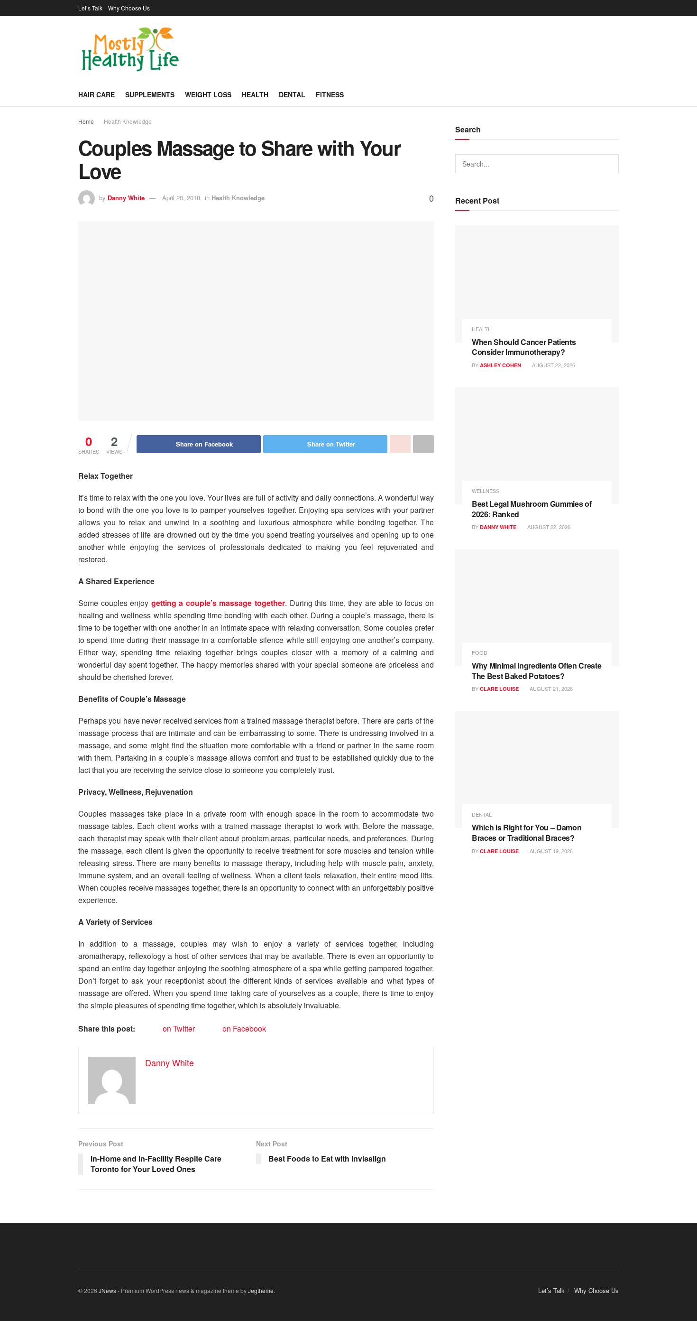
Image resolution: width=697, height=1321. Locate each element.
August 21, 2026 (550, 688)
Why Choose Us (129, 8)
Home (86, 121)
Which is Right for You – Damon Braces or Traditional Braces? (526, 832)
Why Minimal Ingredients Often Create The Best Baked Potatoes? (536, 670)
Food (479, 652)
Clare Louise (499, 688)
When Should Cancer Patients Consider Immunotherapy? (524, 347)
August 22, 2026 (553, 365)
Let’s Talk (90, 8)
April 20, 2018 (181, 197)
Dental (292, 94)
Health (255, 94)
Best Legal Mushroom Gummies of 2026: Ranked (531, 509)
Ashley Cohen (500, 365)
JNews (107, 1290)
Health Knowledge (128, 121)
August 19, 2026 (550, 851)
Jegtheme (261, 1290)
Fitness (330, 94)
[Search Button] (609, 163)
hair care (96, 94)
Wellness (485, 490)
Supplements (149, 94)
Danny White (126, 197)
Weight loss (208, 94)
